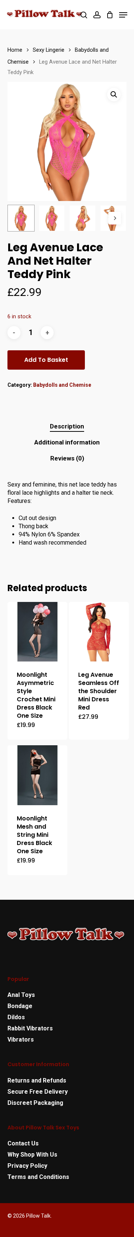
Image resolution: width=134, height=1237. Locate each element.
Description (67, 426)
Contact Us (23, 1143)
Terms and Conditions (38, 1176)
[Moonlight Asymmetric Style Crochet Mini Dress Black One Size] (37, 632)
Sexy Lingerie (48, 50)
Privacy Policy (27, 1165)
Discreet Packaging (35, 1102)
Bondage (19, 1006)
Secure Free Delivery (37, 1091)
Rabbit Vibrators (30, 1028)
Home (14, 50)
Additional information (67, 442)
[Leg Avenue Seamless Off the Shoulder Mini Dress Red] (99, 632)
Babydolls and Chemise (62, 385)
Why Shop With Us (32, 1154)
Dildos (16, 1017)
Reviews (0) (67, 458)
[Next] (114, 218)
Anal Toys (21, 994)
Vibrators (20, 1039)
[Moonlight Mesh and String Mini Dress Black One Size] (37, 775)
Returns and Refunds (36, 1080)
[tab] (67, 426)
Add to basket (46, 360)
